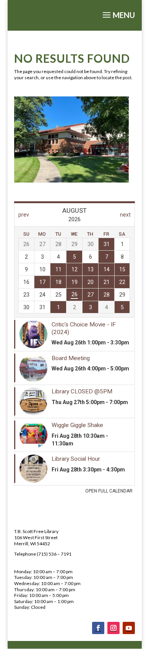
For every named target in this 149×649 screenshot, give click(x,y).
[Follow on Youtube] (129, 628)
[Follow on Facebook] (98, 628)
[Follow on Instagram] (113, 628)
